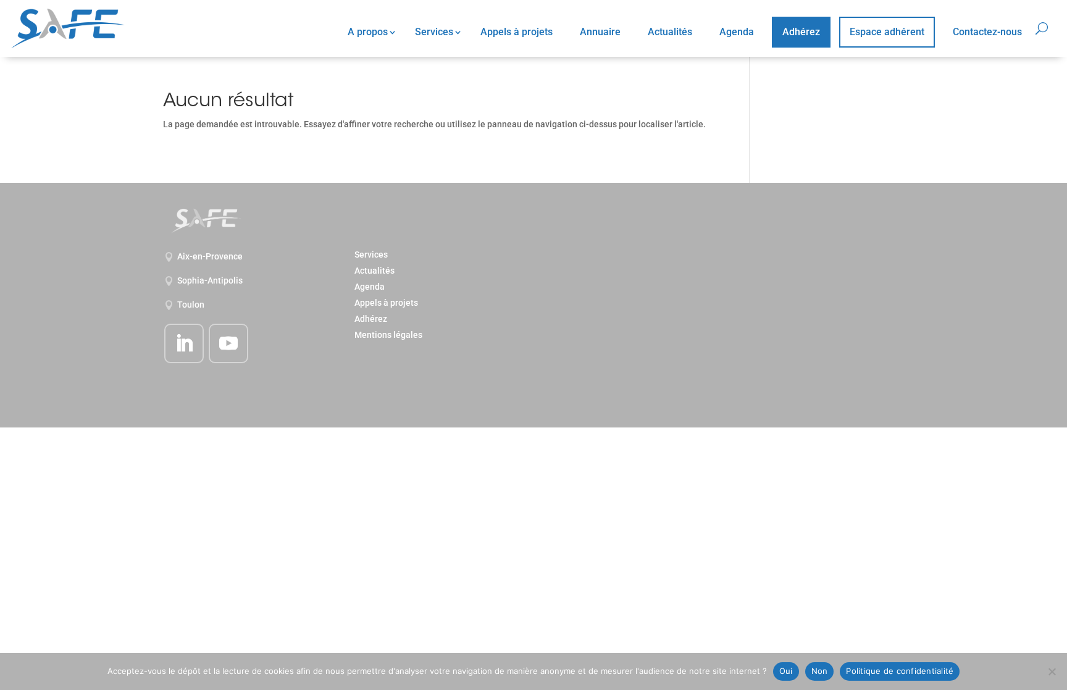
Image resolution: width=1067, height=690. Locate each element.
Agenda (736, 32)
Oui (786, 671)
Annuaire (600, 32)
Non (819, 671)
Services (434, 32)
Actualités (670, 32)
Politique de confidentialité (899, 671)
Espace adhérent (887, 32)
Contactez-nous (987, 32)
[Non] (1051, 671)
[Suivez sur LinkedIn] (184, 343)
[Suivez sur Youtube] (228, 343)
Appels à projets (516, 32)
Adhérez (801, 32)
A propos (368, 32)
